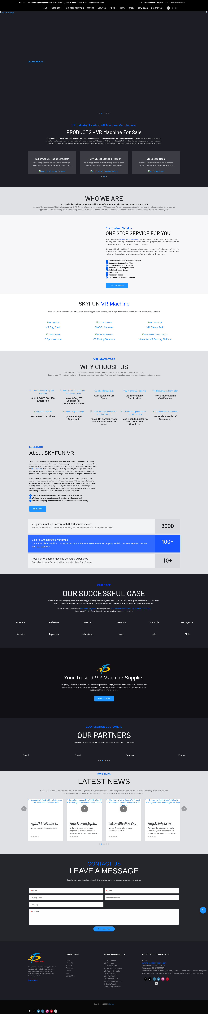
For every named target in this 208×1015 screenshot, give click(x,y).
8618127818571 (178, 2)
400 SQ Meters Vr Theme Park (156, 159)
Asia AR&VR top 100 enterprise (43, 399)
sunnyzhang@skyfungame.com (154, 2)
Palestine (54, 622)
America (20, 634)
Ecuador (78, 755)
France (87, 622)
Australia (20, 622)
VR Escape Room (104, 159)
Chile (187, 634)
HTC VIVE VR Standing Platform (52, 159)
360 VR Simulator (104, 327)
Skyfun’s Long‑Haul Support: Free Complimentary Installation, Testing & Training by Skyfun (162, 824)
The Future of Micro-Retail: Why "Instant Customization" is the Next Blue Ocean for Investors (84, 824)
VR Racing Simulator (104, 339)
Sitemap (111, 1004)
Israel (121, 634)
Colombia (121, 622)
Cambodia (154, 622)
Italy (154, 634)
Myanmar (54, 634)
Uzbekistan (87, 634)
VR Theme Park (155, 327)
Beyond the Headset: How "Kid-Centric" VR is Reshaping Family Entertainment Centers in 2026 (44, 824)
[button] (99, 113)
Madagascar (187, 622)
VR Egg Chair (53, 327)
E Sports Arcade (53, 339)
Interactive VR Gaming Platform (154, 339)
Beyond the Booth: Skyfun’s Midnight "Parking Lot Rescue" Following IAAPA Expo (121, 824)
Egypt (26, 755)
